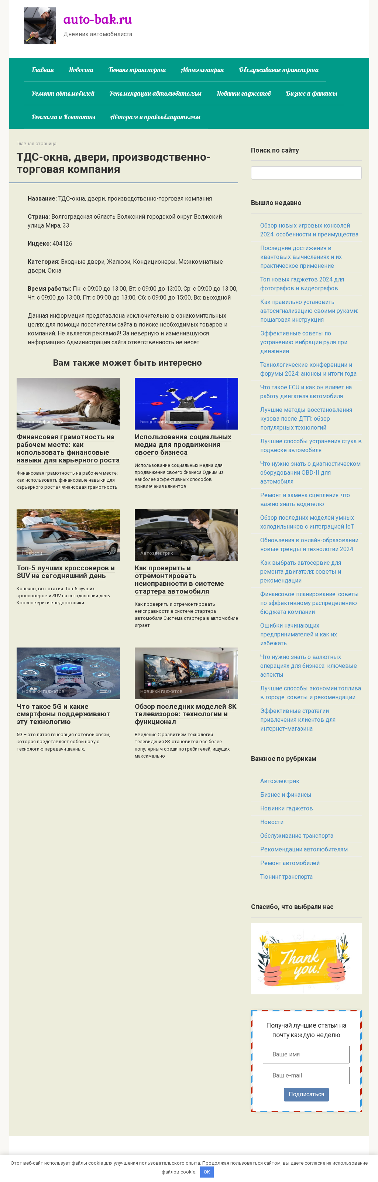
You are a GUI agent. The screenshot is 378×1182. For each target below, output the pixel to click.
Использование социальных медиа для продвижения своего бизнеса (183, 445)
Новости (80, 69)
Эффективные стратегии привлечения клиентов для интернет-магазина (298, 719)
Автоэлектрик (202, 69)
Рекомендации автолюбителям (155, 93)
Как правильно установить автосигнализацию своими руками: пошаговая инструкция (309, 310)
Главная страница (36, 143)
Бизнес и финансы (311, 93)
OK (207, 1172)
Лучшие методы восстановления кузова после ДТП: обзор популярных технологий (306, 418)
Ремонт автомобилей (62, 93)
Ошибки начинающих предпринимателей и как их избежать (298, 634)
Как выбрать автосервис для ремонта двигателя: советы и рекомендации (300, 571)
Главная (42, 69)
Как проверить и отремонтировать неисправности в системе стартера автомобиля (179, 579)
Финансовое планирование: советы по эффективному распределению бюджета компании (309, 603)
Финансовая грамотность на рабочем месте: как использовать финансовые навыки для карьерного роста (68, 448)
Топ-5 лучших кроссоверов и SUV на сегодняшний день (66, 572)
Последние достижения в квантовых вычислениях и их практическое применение (301, 257)
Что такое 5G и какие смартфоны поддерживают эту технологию (63, 714)
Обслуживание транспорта (279, 69)
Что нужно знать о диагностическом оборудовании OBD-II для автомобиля (310, 472)
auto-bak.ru (97, 19)
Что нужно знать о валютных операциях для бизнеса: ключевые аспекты (308, 665)
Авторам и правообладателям (155, 117)
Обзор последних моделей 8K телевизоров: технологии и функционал (186, 714)
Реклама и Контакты (63, 117)
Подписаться (306, 1094)
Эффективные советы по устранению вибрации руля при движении (303, 342)
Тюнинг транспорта (137, 69)
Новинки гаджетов (243, 93)
